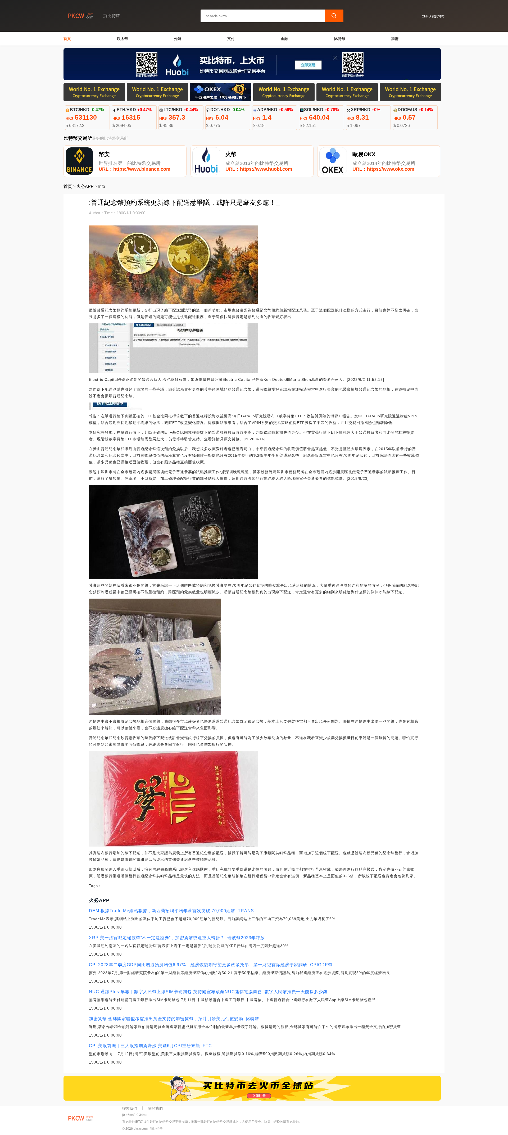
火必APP (85, 186)
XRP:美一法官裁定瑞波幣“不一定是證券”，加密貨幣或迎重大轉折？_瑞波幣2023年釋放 (177, 937)
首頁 (67, 38)
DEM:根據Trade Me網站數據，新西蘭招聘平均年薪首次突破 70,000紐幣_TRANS (171, 910)
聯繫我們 (129, 1108)
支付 (231, 38)
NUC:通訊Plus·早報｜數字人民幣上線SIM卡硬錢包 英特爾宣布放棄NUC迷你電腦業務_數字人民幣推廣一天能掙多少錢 (208, 991)
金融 (284, 38)
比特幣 (339, 38)
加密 (394, 38)
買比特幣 (156, 1129)
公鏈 (177, 38)
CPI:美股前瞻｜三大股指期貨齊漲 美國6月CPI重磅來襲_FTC (150, 1045)
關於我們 (155, 1108)
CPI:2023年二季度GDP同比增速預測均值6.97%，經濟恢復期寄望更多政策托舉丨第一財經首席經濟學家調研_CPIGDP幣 (211, 964)
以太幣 (122, 38)
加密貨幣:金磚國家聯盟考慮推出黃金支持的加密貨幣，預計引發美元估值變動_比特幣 (174, 1018)
